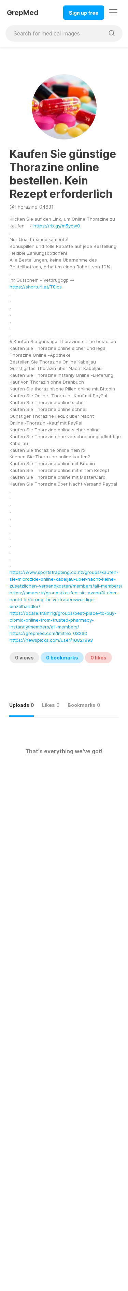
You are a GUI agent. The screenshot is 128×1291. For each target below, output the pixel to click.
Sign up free (83, 13)
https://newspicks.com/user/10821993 (51, 640)
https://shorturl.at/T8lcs (36, 287)
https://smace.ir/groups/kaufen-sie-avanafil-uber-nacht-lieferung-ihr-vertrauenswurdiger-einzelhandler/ (64, 599)
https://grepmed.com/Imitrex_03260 (48, 633)
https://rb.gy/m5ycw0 (56, 225)
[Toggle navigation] (113, 12)
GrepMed (22, 13)
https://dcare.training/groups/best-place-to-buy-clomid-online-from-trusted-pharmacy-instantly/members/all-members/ (63, 619)
